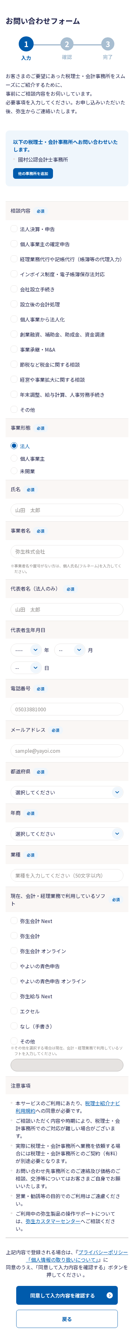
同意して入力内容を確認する (62, 1295)
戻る (67, 1319)
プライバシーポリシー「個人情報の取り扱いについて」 (77, 1255)
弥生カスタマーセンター (53, 1221)
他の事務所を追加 (33, 173)
